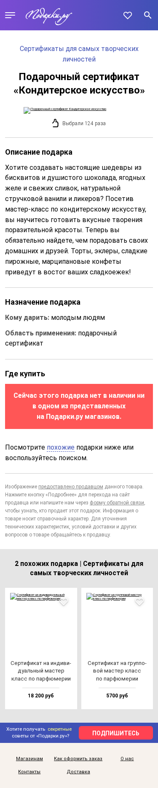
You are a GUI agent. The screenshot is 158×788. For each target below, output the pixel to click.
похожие (61, 447)
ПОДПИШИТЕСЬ (115, 733)
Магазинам (29, 758)
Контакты (29, 772)
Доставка (78, 772)
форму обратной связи (117, 503)
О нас (127, 758)
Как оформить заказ (78, 758)
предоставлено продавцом (70, 487)
